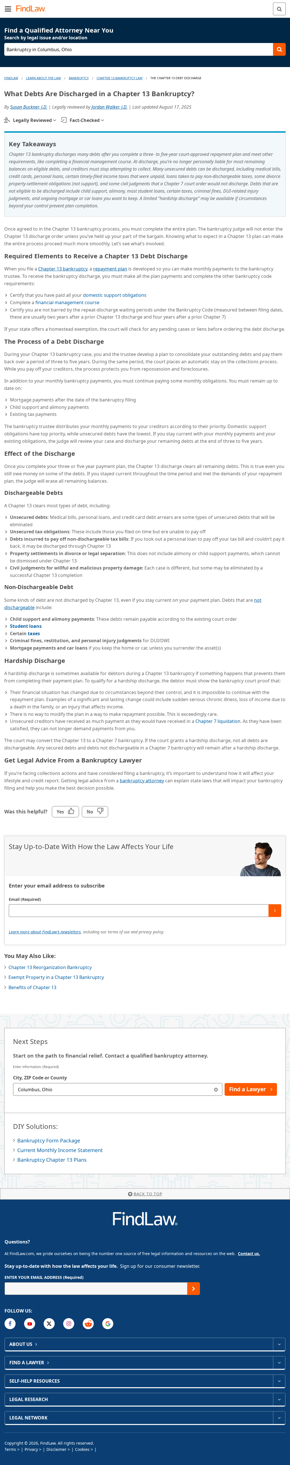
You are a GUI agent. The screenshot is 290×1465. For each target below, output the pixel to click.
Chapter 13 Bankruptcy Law (119, 78)
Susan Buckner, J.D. (28, 107)
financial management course (67, 302)
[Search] (279, 9)
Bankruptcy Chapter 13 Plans (52, 1159)
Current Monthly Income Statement (60, 1150)
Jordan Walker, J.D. (109, 107)
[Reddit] (88, 1323)
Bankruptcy (79, 78)
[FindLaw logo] (33, 9)
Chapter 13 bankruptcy (62, 269)
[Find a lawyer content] (279, 1362)
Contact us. (249, 1253)
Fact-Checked (85, 120)
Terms (10, 1449)
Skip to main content (145, 6)
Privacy (31, 1449)
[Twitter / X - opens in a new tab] (49, 1323)
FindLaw (11, 78)
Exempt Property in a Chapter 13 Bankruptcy (56, 977)
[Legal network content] (279, 1418)
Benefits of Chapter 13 (32, 987)
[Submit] (274, 910)
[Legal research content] (279, 1399)
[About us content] (279, 1344)
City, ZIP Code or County (40, 1078)
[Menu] (8, 8)
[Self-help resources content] (279, 1381)
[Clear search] (216, 1089)
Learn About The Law (43, 78)
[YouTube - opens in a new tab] (29, 1323)
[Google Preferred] (107, 1323)
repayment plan (110, 269)
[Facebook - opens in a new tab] (10, 1323)
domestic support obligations (114, 295)
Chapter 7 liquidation (217, 721)
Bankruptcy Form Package (48, 1140)
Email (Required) (25, 899)
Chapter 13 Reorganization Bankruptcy (50, 967)
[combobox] (117, 1089)
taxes (34, 633)
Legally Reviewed (32, 120)
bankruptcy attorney (142, 780)
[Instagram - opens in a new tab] (68, 1323)
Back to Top (148, 1194)
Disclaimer (56, 1449)
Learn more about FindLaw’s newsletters (45, 932)
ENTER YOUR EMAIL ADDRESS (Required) (44, 1277)
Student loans (26, 626)
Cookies (82, 1449)
